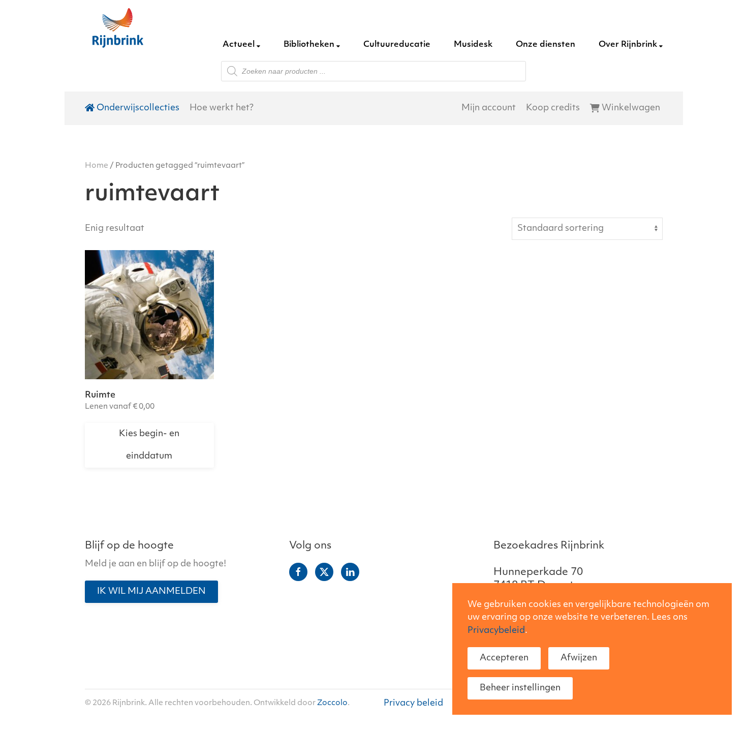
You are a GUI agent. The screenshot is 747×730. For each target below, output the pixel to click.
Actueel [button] (239, 45)
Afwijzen (579, 658)
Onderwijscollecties (138, 108)
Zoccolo (332, 703)
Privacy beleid (413, 703)
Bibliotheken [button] (309, 45)
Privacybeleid (496, 630)
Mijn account (488, 108)
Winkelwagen (631, 108)
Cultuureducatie (396, 45)
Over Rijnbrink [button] (628, 45)
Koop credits (553, 108)
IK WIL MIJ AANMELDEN (151, 591)
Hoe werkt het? (222, 108)
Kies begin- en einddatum (149, 445)
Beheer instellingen (520, 688)
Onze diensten (545, 45)
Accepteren (504, 658)
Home (96, 166)
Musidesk (473, 45)
